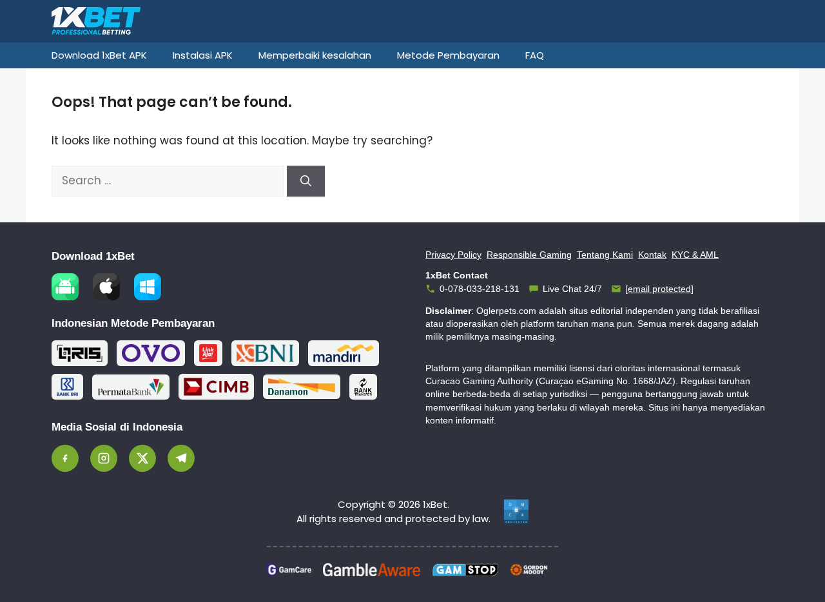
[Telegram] (181, 458)
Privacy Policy (453, 254)
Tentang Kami (605, 254)
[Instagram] (103, 458)
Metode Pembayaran (448, 55)
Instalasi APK (203, 55)
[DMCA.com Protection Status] (516, 512)
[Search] (306, 181)
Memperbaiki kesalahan (314, 55)
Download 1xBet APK (99, 55)
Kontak (652, 254)
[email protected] (659, 289)
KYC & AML (695, 254)
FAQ (534, 55)
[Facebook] (65, 458)
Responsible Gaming (529, 254)
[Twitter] (142, 458)
